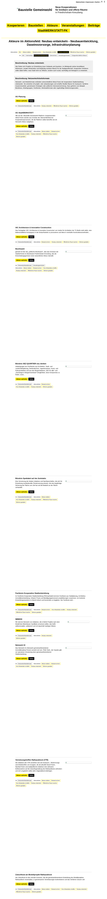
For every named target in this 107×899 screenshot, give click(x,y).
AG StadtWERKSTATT (24, 113)
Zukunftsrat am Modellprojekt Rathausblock (33, 875)
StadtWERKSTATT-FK (53, 30)
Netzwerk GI (20, 645)
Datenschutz (80, 2)
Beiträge (94, 25)
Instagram (102, 2)
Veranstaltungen (73, 25)
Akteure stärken (27, 52)
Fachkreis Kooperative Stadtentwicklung (32, 593)
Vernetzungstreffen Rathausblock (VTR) (31, 760)
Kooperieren (15, 25)
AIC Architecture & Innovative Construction (33, 228)
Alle (20, 52)
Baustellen (35, 25)
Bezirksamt (20, 249)
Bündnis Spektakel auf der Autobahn (30, 478)
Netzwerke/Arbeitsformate (41, 55)
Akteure (52, 25)
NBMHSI (18, 619)
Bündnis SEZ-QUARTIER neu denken (30, 364)
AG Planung (20, 97)
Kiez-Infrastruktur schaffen (49, 52)
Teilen (31, 101)
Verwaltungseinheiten (64, 55)
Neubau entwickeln (63, 52)
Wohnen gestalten (90, 52)
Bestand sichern (37, 52)
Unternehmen (53, 55)
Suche (97, 2)
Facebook (104, 2)
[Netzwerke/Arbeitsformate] (25, 249)
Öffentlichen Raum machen (77, 52)
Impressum (90, 2)
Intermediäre (29, 55)
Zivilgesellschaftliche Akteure (79, 55)
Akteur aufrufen (21, 101)
